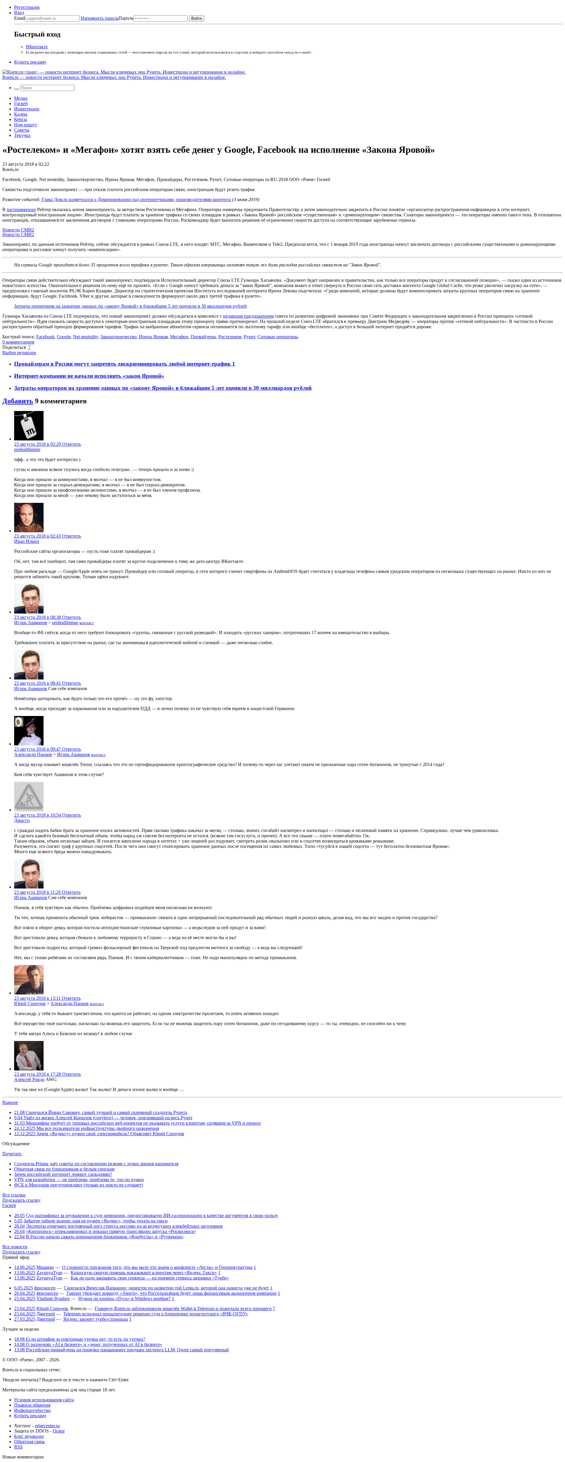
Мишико (45, 1267)
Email (19, 18)
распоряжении (21, 209)
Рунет (249, 336)
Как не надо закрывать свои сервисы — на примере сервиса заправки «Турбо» (150, 1277)
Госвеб (21, 103)
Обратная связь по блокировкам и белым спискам (64, 1168)
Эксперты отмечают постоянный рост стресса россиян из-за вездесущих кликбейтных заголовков (124, 1226)
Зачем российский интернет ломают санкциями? (63, 1174)
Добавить (17, 401)
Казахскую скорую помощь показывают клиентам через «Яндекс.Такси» (144, 1272)
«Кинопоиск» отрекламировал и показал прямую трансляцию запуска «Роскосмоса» (111, 1231)
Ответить (71, 444)
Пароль (107, 18)
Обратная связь (29, 1441)
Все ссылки (14, 1194)
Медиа (20, 98)
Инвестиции (26, 108)
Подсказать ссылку (21, 1200)
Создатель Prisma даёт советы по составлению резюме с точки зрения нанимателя (96, 1163)
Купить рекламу (30, 61)
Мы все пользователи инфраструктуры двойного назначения (86, 1128)
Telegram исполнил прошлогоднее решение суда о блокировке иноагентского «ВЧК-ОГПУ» (155, 1313)
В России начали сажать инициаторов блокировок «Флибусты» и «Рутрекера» (105, 1236)
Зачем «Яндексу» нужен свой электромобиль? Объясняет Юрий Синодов (99, 1133)
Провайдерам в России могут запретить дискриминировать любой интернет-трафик (123, 364)
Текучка (22, 135)
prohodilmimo (27, 449)
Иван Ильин (26, 541)
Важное (10, 1102)
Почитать (11, 1153)
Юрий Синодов (30, 1003)
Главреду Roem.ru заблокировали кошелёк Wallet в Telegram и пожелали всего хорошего (183, 1308)
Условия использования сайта (44, 1399)
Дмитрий (45, 1313)
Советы (21, 129)
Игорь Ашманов (30, 622)
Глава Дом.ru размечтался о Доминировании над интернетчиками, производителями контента (136, 199)
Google (64, 336)
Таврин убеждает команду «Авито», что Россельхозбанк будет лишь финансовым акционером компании (171, 1293)
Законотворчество (118, 336)
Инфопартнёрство (32, 1410)
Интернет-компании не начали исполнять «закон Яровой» (89, 376)
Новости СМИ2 (18, 229)
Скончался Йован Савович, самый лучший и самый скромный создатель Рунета (100, 1112)
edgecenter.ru (47, 1425)
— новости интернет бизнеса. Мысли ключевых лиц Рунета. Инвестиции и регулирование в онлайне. (114, 77)
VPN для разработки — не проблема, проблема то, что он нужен (79, 1179)
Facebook (45, 336)
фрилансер (45, 1287)
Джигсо (22, 820)
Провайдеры (203, 336)
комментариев (18, 341)
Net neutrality (85, 336)
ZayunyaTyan (49, 1272)
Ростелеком (229, 336)
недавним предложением (248, 316)
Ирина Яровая (153, 336)
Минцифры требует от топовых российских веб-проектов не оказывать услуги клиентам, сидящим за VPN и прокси (137, 1122)
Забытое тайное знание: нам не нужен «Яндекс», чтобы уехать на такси (96, 1220)
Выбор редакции (19, 352)
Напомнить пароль (100, 18)
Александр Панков (33, 754)
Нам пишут (25, 124)
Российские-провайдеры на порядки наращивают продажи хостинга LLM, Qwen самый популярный (121, 1349)
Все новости (14, 1246)
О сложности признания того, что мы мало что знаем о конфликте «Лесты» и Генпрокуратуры (157, 1267)
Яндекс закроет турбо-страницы (95, 1319)
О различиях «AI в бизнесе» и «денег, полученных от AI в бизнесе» (88, 1344)
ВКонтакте (37, 46)
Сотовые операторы (277, 336)
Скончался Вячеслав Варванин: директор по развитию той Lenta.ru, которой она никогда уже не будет (166, 1287)
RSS (18, 1446)
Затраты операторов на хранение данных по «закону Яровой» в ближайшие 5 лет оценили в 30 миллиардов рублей (130, 306)
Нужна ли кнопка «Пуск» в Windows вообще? (124, 1298)
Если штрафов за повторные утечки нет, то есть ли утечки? (79, 1339)
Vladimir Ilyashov (53, 1298)
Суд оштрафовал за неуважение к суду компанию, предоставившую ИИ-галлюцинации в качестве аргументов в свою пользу (152, 1215)
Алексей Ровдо (29, 1079)
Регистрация (26, 7)
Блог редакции (29, 1436)
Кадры (20, 114)
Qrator (59, 1430)
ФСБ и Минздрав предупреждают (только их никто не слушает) (78, 1184)
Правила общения (32, 1405)
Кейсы (20, 119)
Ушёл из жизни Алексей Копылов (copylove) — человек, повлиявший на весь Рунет (103, 1117)
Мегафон (179, 336)
